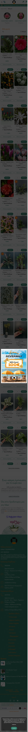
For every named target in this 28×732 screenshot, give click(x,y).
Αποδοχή (14, 728)
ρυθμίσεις (14, 724)
